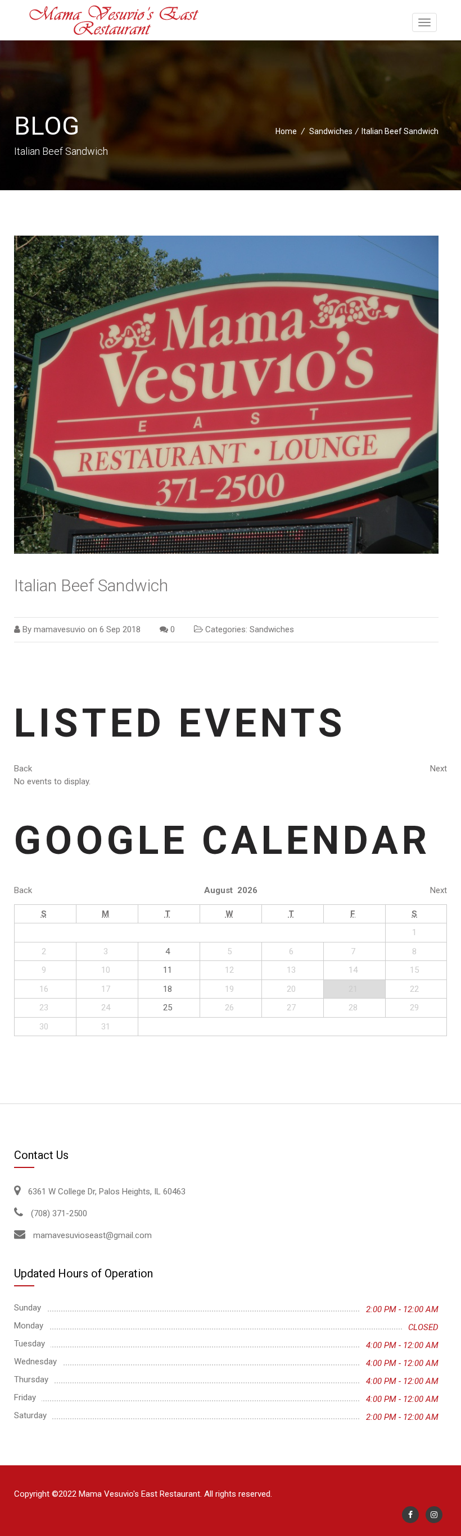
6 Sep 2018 (120, 629)
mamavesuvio (59, 629)
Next (438, 769)
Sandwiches (330, 131)
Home (286, 131)
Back (23, 769)
